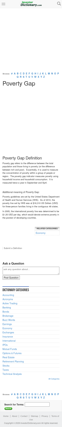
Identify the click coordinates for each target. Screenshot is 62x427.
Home (6, 416)
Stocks (5, 365)
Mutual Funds (9, 349)
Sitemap (34, 416)
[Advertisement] (31, 39)
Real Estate (8, 357)
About (14, 416)
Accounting (8, 295)
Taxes (5, 369)
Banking (6, 307)
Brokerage (7, 315)
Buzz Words (8, 320)
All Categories (54, 378)
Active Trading (9, 303)
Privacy (44, 416)
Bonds (5, 311)
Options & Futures (11, 353)
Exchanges (8, 332)
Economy (40, 233)
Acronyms (7, 299)
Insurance (7, 336)
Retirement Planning (13, 361)
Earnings (7, 324)
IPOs (5, 344)
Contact (24, 416)
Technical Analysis (12, 374)
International (9, 340)
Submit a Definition (13, 248)
